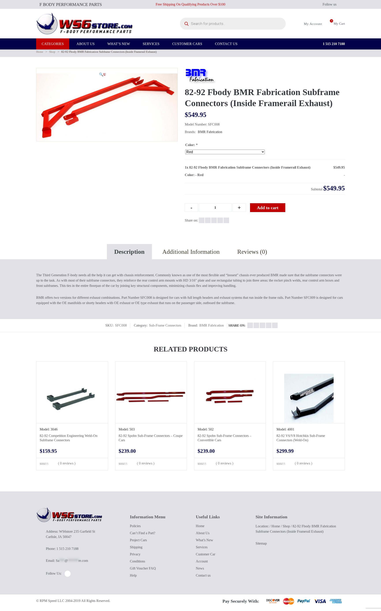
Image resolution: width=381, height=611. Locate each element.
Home (39, 51)
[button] (102, 74)
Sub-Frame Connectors (165, 325)
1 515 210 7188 (333, 44)
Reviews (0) (252, 251)
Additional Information (191, 251)
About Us (202, 533)
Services (201, 547)
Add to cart (267, 207)
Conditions (137, 561)
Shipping (136, 547)
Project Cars (138, 540)
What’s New (204, 540)
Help (133, 575)
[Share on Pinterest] (226, 220)
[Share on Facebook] (201, 220)
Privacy (135, 554)
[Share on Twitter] (208, 220)
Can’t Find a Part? (142, 533)
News (200, 568)
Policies (135, 526)
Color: (191, 145)
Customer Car (205, 554)
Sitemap (261, 543)
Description (129, 251)
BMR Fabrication (210, 132)
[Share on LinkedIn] (220, 220)
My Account (312, 24)
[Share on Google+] (214, 220)
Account (202, 561)
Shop (52, 51)
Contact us (203, 575)
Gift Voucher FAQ (143, 568)
